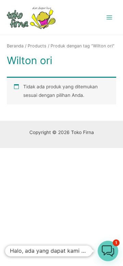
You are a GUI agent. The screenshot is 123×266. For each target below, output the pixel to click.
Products (37, 45)
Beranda (15, 45)
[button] (108, 251)
